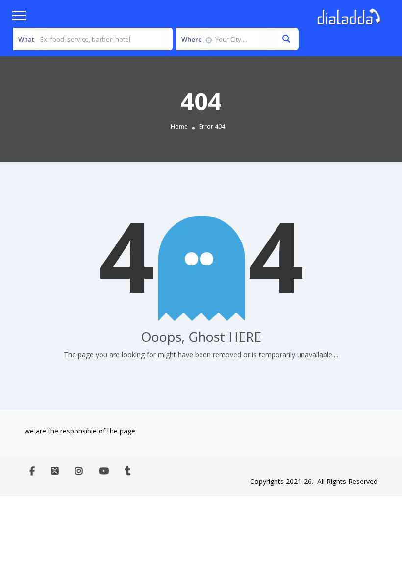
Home (179, 127)
